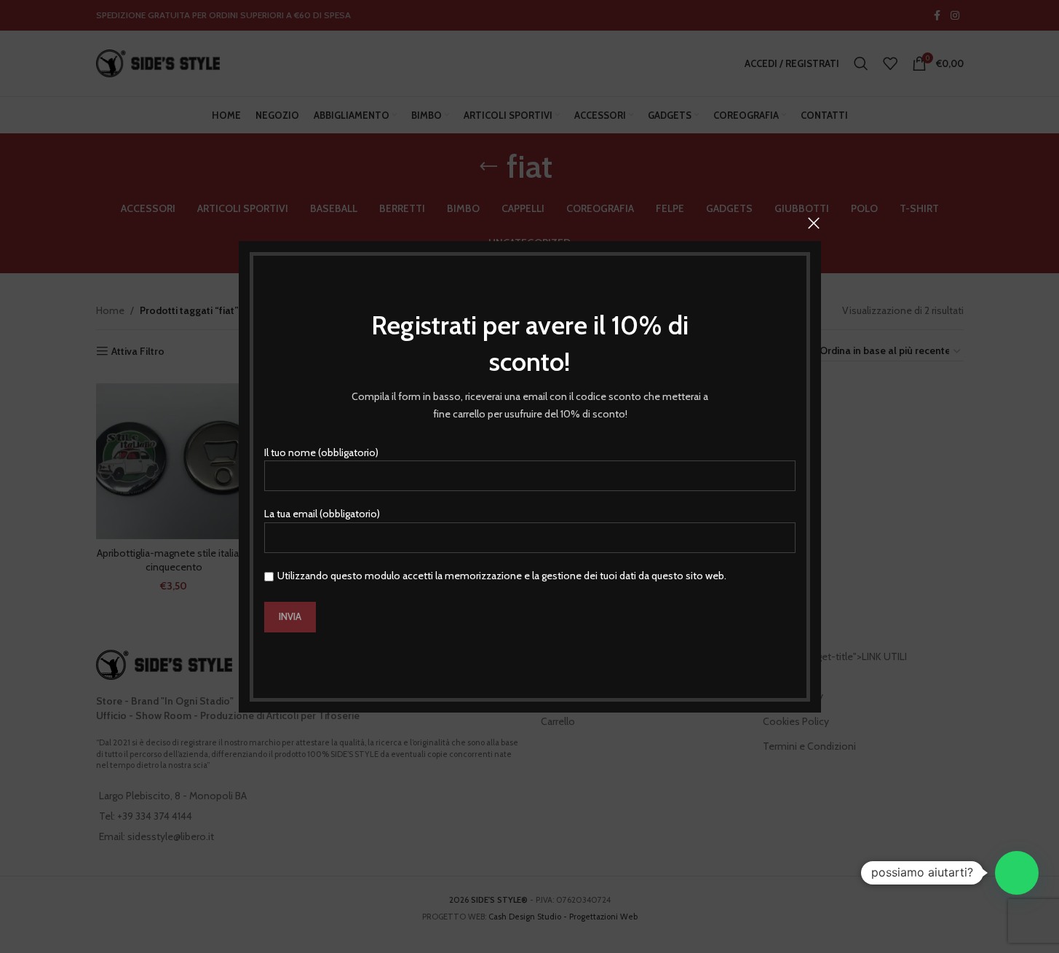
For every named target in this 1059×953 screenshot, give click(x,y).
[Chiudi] (814, 223)
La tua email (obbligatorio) (322, 513)
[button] (1017, 873)
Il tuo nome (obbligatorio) (321, 451)
